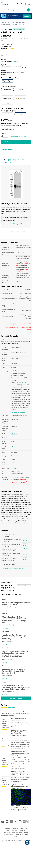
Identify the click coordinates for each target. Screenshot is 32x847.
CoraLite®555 (8, 98)
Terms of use (24, 828)
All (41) (3, 585)
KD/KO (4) (9, 585)
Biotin (21, 89)
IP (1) (2, 590)
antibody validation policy (9, 220)
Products (8, 22)
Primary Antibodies (18, 22)
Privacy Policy (15, 828)
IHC (23, 160)
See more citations (16, 698)
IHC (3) (8, 588)
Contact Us (7, 828)
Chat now (26, 16)
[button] (27, 842)
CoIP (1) (11, 590)
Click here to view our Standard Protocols (13, 568)
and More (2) (14, 61)
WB (14, 160)
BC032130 (25, 382)
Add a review (11, 707)
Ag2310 (17, 371)
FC (11, 162)
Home (2, 22)
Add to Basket (6, 142)
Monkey (15, 594)
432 (12, 446)
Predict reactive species (18, 412)
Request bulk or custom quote (19, 136)
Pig (20, 594)
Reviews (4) (4, 48)
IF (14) (13, 588)
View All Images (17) (16, 224)
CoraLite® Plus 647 (21, 94)
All (10, 160)
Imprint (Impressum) (17, 832)
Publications (6, 46)
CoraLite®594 (21, 98)
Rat (12, 594)
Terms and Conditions (12, 830)
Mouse (8, 594)
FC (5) (6, 590)
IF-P (6, 162)
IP (18, 160)
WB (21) (3, 588)
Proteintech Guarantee (7, 149)
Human (3, 594)
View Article (5, 610)
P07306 (13, 468)
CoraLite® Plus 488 (8, 94)
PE (8, 103)
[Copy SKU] (16, 111)
